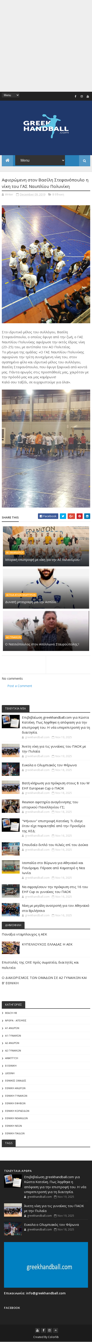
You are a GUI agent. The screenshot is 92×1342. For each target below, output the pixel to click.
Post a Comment (19, 686)
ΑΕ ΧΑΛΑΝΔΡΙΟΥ (14, 552)
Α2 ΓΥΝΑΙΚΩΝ (13, 637)
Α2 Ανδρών (12, 1043)
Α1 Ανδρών (12, 1028)
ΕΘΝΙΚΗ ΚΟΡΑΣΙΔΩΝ (17, 1110)
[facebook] (75, 96)
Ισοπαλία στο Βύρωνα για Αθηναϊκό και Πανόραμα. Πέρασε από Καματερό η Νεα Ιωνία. (53, 867)
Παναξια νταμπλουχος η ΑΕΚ (24, 934)
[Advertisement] (46, 46)
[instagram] (81, 96)
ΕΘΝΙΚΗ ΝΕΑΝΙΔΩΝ (16, 1118)
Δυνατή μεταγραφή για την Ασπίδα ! (31, 602)
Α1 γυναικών (13, 1035)
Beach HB (11, 1013)
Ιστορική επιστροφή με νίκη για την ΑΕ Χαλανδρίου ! (43, 559)
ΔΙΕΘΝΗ (10, 1073)
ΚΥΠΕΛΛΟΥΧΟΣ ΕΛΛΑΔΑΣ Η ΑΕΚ (47, 944)
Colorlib (53, 1337)
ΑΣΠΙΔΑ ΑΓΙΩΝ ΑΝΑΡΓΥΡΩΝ (21, 594)
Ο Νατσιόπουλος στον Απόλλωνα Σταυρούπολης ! (42, 644)
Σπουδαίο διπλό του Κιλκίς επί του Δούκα (55, 844)
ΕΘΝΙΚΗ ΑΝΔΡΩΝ (15, 1088)
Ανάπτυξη (11, 1058)
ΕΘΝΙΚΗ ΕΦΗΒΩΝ (15, 1103)
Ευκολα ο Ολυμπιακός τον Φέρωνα (49, 765)
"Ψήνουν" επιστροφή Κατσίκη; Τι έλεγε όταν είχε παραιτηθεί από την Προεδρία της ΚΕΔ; (53, 826)
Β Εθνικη (58, 194)
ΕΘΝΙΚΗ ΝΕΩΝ (13, 1125)
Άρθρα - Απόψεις (15, 1020)
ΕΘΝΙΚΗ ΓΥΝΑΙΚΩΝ (16, 1095)
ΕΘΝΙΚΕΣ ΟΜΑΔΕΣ (15, 1080)
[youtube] (87, 96)
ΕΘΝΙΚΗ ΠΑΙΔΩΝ (15, 1133)
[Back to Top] (55, 1330)
